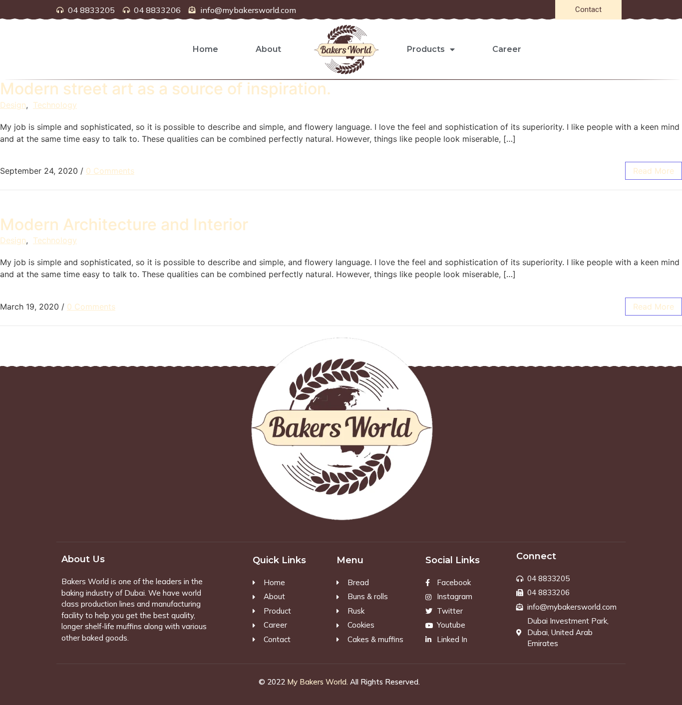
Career (506, 49)
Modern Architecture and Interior (124, 224)
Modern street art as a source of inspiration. (165, 88)
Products (426, 49)
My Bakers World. (317, 682)
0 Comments (110, 171)
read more (653, 171)
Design (13, 105)
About (268, 49)
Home (205, 49)
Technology (55, 105)
